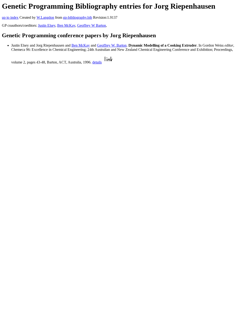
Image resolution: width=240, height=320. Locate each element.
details (97, 62)
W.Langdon (45, 17)
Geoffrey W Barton (91, 25)
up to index (10, 17)
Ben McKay (66, 25)
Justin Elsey (46, 25)
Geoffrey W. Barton (112, 45)
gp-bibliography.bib (77, 17)
